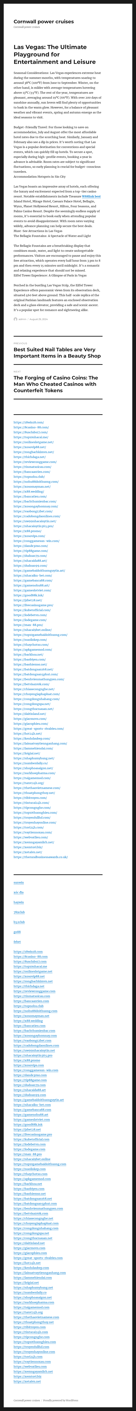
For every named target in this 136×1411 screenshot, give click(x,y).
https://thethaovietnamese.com (36, 1317)
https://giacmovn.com (29, 1248)
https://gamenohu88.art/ (32, 585)
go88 (17, 932)
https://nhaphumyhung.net (33, 1287)
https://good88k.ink (28, 1124)
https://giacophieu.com (30, 1253)
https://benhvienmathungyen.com (38, 1208)
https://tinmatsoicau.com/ (32, 467)
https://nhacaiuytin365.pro (33, 1055)
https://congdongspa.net (31, 1233)
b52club (19, 922)
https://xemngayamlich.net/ (34, 842)
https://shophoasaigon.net (33, 1297)
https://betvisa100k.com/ (31, 684)
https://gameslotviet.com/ (32, 590)
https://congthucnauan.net (33, 1238)
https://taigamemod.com (31, 1307)
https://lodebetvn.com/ (30, 615)
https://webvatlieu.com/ (31, 837)
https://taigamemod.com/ (32, 778)
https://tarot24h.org (28, 1312)
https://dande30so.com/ (31, 546)
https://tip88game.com (30, 1080)
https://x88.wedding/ (29, 491)
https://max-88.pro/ (28, 625)
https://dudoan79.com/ (30, 555)
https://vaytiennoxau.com (32, 1361)
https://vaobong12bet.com (32, 1040)
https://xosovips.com (29, 1065)
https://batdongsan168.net (33, 1198)
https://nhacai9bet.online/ (33, 630)
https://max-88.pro (28, 1154)
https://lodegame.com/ (30, 620)
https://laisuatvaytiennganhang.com (40, 1272)
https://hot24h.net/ (28, 733)
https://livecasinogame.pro (33, 1134)
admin (22, 319)
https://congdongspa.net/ (32, 704)
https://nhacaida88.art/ (30, 560)
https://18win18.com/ (29, 422)
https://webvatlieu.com (30, 1366)
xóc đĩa (19, 892)
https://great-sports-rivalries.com (38, 1258)
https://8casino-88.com (31, 956)
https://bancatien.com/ (30, 496)
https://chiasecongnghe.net (33, 1218)
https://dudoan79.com (30, 1085)
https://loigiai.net (26, 1282)
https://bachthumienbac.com (34, 1030)
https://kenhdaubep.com (31, 1268)
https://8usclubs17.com (30, 961)
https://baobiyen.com (29, 1188)
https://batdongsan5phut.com (35, 1203)
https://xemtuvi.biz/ (28, 847)
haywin (19, 902)
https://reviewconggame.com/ (35, 462)
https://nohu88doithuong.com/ (36, 481)
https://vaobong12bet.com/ (33, 511)
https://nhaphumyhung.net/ (34, 758)
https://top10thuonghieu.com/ (35, 812)
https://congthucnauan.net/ (34, 709)
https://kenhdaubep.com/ (32, 738)
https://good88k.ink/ (29, 595)
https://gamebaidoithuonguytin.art (39, 1100)
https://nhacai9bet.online (32, 1159)
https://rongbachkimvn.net (33, 981)
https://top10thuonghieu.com (35, 1342)
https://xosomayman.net (31, 1016)
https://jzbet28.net (27, 1129)
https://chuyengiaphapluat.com (36, 1223)
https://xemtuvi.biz (27, 1376)
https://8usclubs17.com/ (31, 432)
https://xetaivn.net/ (28, 852)
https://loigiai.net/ (27, 753)
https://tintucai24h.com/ (31, 802)
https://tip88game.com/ (31, 551)
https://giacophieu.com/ (31, 723)
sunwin (19, 882)
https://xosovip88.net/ (30, 447)
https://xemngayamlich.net (33, 1371)
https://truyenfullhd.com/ (32, 817)
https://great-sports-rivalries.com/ (39, 728)
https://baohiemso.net (30, 1193)
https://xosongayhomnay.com (35, 1035)
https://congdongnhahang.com (36, 1228)
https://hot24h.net (27, 1263)
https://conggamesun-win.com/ (37, 541)
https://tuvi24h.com (28, 1356)
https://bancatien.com (30, 1025)
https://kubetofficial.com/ (32, 610)
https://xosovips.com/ (29, 536)
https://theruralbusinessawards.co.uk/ (41, 857)
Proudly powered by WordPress (60, 1400)
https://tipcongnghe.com (32, 1337)
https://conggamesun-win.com (36, 1070)
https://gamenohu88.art (31, 1114)
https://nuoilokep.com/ (30, 639)
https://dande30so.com (30, 1075)
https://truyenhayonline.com (34, 1351)
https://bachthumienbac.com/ (35, 501)
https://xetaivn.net (27, 1381)
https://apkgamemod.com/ (33, 649)
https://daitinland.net (29, 1243)
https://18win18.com (28, 951)
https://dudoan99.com (30, 1095)
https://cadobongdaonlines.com (36, 1045)
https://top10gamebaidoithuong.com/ (40, 635)
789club (19, 912)
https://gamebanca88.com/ (33, 580)
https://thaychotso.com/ (31, 644)
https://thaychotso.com (30, 1174)
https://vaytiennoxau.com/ (33, 832)
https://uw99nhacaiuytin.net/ (35, 521)
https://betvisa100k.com (31, 1213)
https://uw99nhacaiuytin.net (34, 1050)
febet (17, 941)
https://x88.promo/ (27, 531)
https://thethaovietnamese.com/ (37, 788)
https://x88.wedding (28, 1021)
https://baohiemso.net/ (30, 664)
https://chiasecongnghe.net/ (34, 689)
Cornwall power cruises (44, 22)
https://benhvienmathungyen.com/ (39, 679)
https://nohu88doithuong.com (35, 1011)
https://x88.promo (27, 1060)
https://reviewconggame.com (34, 991)
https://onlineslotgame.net (33, 971)
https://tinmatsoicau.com (32, 996)
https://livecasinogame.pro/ (33, 605)
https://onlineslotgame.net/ (34, 442)
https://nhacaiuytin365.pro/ (34, 526)
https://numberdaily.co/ (31, 763)
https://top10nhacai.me (30, 966)
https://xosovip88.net (29, 976)
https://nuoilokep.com (30, 1169)
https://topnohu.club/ (29, 476)
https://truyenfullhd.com (31, 1347)
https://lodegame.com (29, 1149)
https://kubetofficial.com (31, 1139)
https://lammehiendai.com (33, 1277)
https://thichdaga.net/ (30, 457)
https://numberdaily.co (30, 1292)
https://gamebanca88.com (32, 1109)
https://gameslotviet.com (32, 1119)
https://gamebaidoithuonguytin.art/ (39, 570)
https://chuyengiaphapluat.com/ (37, 694)
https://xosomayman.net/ (32, 486)
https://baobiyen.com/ (30, 659)
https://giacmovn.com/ (30, 718)
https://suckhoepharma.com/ (34, 773)
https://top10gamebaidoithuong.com (40, 1164)
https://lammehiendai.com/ (33, 748)
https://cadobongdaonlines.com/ (37, 516)
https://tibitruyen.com (30, 1327)
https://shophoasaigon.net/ (33, 768)
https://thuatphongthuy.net (34, 1322)
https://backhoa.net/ (28, 654)
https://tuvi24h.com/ (29, 827)
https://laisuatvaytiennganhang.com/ (40, 743)
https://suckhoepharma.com (34, 1302)
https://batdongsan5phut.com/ (36, 674)
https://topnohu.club (29, 1006)
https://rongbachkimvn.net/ (34, 452)
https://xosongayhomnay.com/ (36, 506)
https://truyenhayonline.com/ (35, 822)
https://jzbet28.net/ (28, 600)
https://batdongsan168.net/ (33, 669)
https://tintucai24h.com (31, 1332)
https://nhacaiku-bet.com (32, 1105)
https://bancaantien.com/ (32, 472)
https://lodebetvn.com (30, 1144)
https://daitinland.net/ (30, 714)
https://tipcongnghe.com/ (32, 807)
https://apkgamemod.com (32, 1179)
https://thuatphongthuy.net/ (34, 793)
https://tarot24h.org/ (29, 783)
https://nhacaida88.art (30, 1090)
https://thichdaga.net (29, 986)
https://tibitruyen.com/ (30, 798)
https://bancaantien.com (31, 1001)
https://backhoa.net (28, 1184)
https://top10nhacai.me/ (31, 437)
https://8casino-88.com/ (31, 427)
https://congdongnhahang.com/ (37, 699)
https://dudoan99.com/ (30, 565)
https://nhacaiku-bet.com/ (33, 575)
